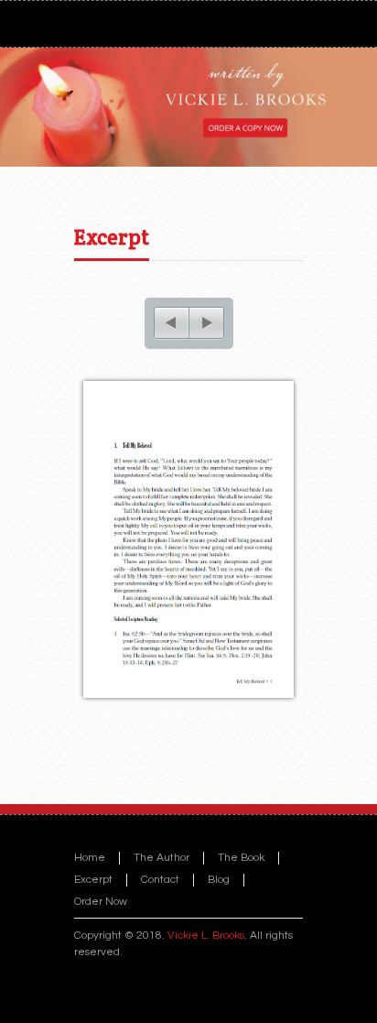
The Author (161, 858)
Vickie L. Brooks (205, 935)
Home (89, 858)
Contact (160, 880)
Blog (219, 880)
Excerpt (111, 237)
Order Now (100, 902)
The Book (241, 858)
